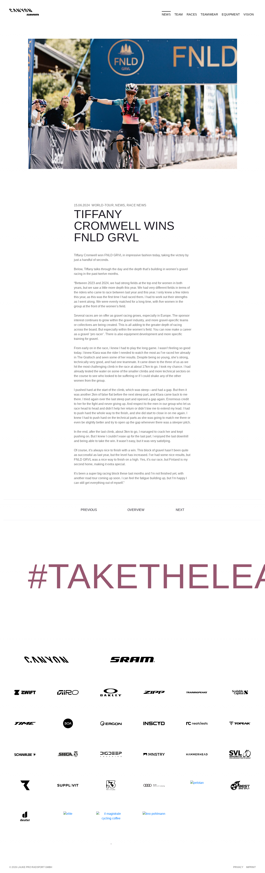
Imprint (251, 867)
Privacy (238, 867)
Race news (136, 205)
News (120, 205)
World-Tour (103, 205)
